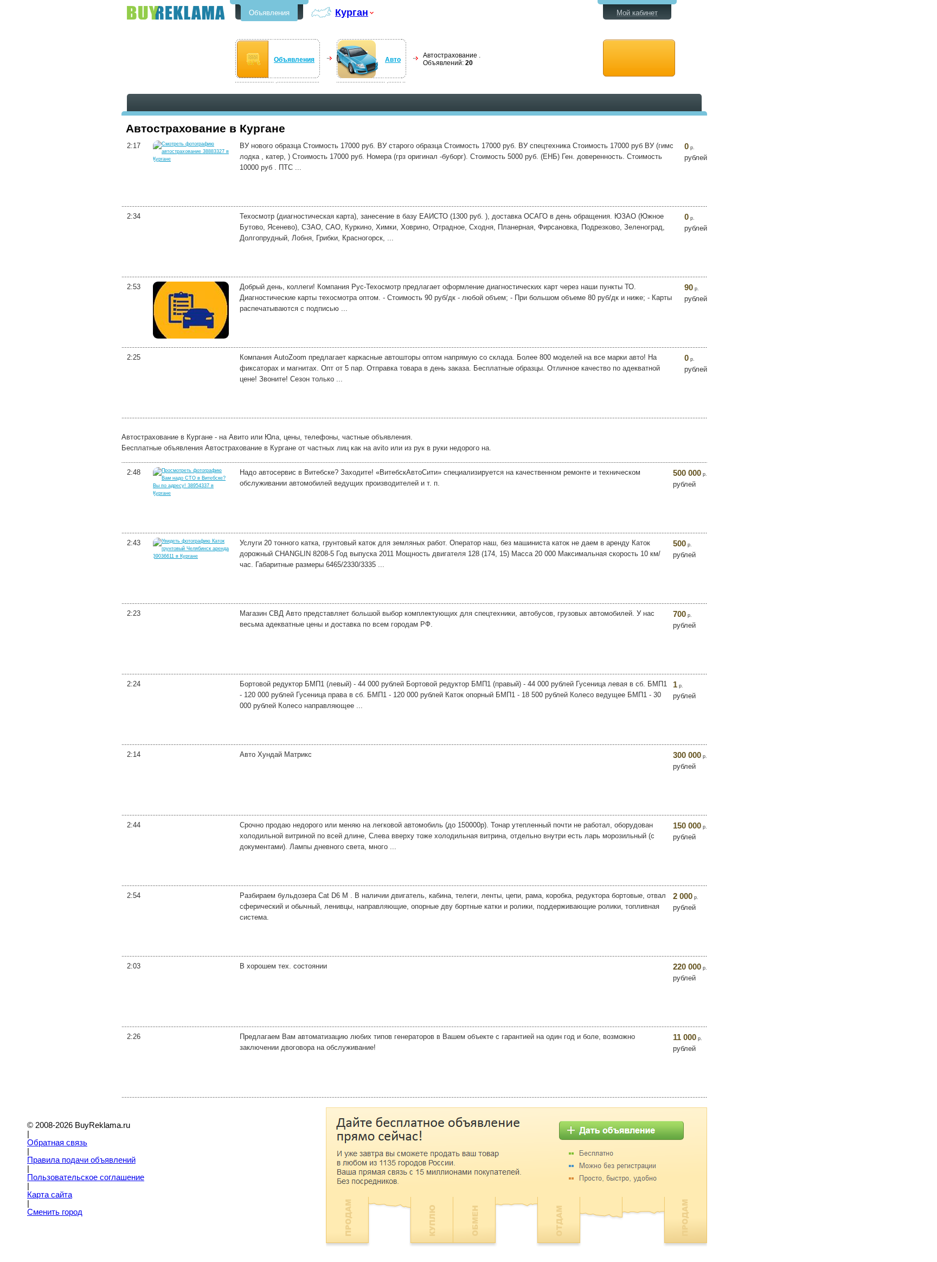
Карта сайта (49, 1194)
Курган (351, 12)
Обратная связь (57, 1142)
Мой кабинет (637, 13)
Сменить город (54, 1212)
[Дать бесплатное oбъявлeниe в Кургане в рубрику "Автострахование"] (639, 58)
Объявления (269, 13)
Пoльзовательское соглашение (85, 1177)
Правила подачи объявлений (81, 1160)
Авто (393, 59)
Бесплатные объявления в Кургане (175, 13)
